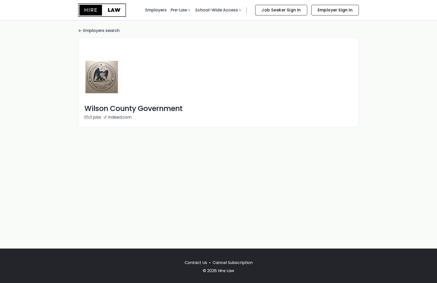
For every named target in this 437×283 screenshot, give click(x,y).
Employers (156, 10)
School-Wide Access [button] (216, 10)
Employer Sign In (335, 10)
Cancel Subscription (233, 263)
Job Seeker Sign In (281, 10)
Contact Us (196, 263)
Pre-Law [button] (179, 10)
